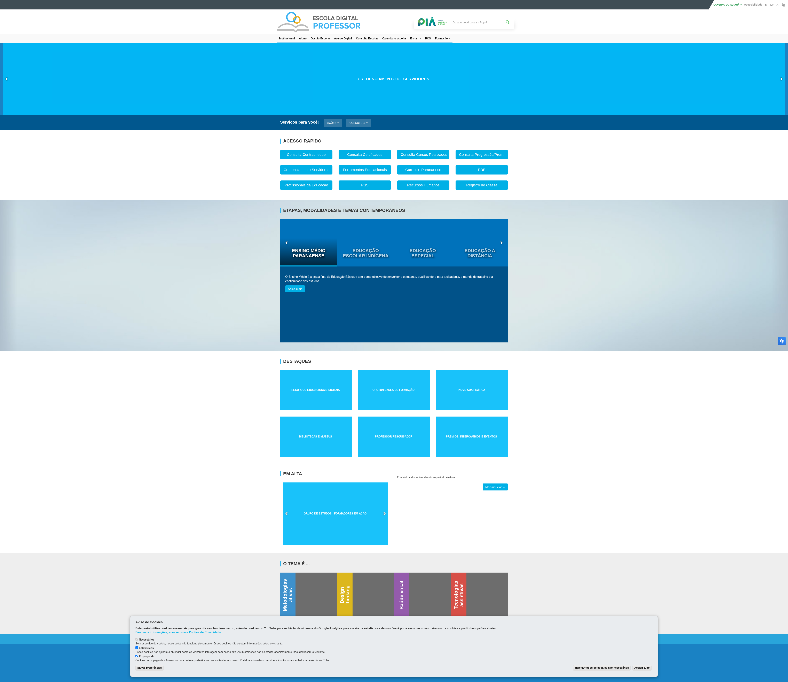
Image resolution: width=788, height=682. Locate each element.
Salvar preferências (149, 667)
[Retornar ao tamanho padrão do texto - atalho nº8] (777, 4)
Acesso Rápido (302, 141)
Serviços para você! (299, 122)
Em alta (292, 473)
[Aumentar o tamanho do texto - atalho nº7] (771, 4)
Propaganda (146, 656)
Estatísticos (146, 648)
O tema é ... (296, 563)
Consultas (357, 122)
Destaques (297, 361)
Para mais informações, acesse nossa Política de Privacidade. (178, 632)
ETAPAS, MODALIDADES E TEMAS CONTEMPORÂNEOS (344, 210)
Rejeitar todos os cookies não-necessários (602, 667)
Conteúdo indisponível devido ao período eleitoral (426, 477)
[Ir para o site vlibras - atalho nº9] (783, 4)
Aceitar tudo (642, 667)
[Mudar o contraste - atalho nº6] (766, 4)
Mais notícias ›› (495, 487)
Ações (332, 122)
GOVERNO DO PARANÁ (727, 4)
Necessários (146, 639)
